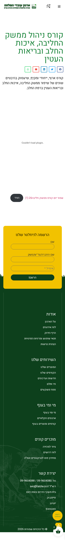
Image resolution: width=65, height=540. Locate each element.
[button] (59, 6)
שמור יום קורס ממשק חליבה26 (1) (44, 198)
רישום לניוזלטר (57, 515)
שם (52, 241)
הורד (16, 198)
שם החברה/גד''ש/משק (41, 254)
